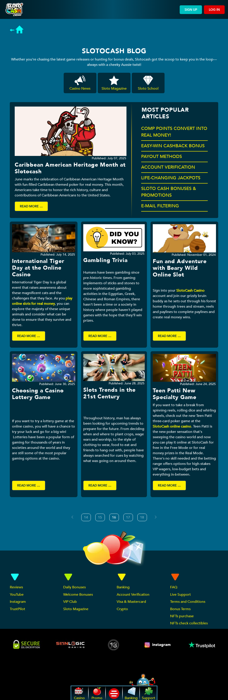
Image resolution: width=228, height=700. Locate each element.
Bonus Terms (180, 609)
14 (86, 517)
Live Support (180, 594)
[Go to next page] (155, 517)
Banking (123, 587)
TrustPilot (17, 609)
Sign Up (191, 10)
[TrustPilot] (201, 645)
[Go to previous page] (72, 517)
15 (100, 517)
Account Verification (133, 594)
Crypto (122, 609)
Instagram (18, 601)
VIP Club (70, 601)
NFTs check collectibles (189, 623)
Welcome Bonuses (78, 594)
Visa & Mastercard (131, 601)
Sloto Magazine (75, 609)
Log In (214, 10)
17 (128, 517)
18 (142, 517)
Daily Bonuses (74, 587)
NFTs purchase (182, 616)
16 (114, 517)
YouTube (17, 594)
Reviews (16, 587)
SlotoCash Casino (190, 290)
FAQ (173, 587)
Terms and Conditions (187, 601)
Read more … (31, 206)
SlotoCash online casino (172, 426)
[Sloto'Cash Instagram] (158, 645)
